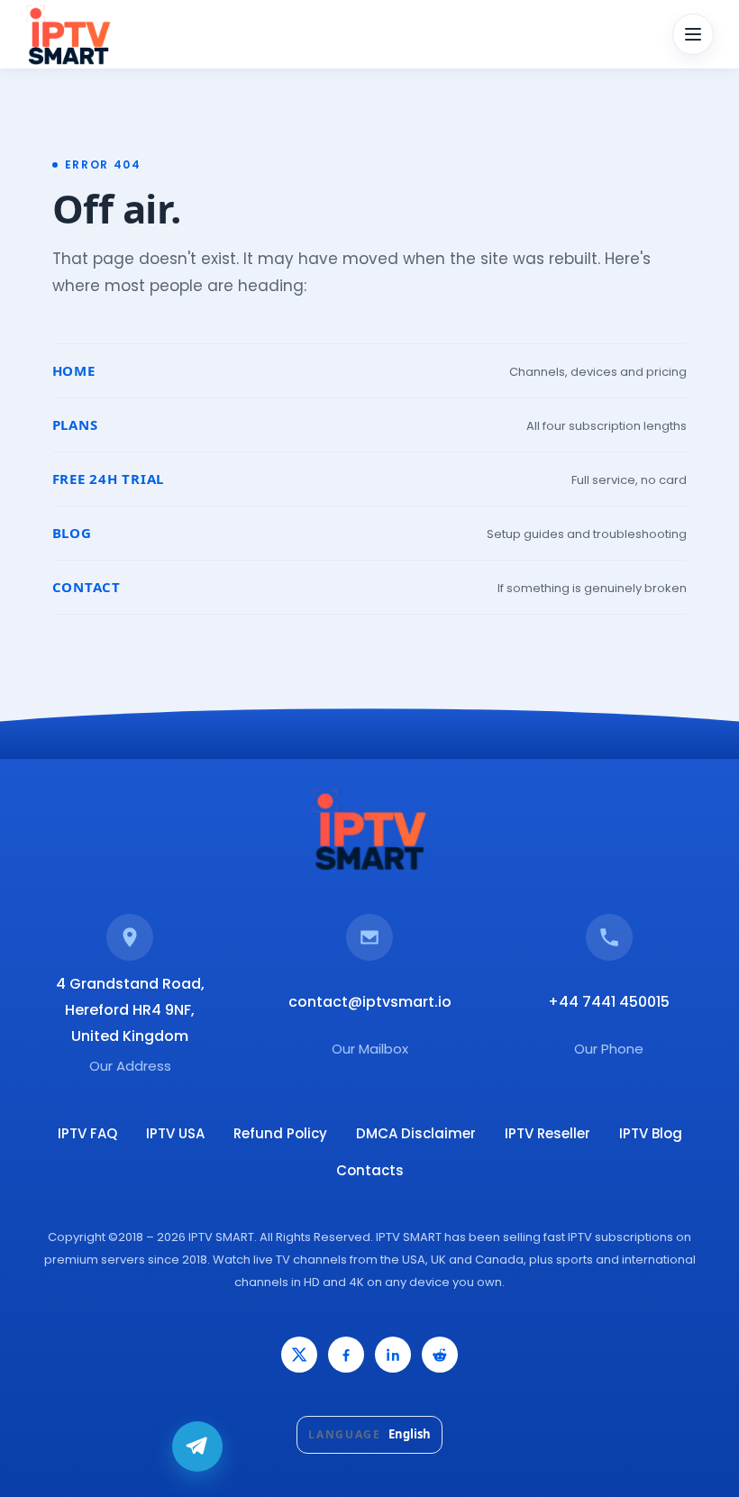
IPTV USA (175, 1133)
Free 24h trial (108, 479)
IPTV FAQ (87, 1133)
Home (74, 370)
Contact (86, 587)
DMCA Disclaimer (416, 1133)
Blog (72, 533)
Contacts (370, 1170)
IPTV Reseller (547, 1133)
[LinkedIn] (393, 1355)
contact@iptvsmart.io (370, 1001)
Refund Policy (280, 1133)
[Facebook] (346, 1355)
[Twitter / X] (299, 1355)
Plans (75, 424)
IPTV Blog (650, 1133)
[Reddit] (440, 1355)
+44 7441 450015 (609, 1001)
